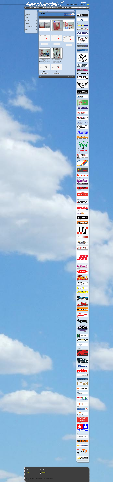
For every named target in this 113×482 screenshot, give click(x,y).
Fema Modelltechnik (80, 123)
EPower (78, 114)
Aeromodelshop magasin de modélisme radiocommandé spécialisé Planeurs (42, 478)
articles (88, 4)
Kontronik (78, 268)
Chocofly (78, 79)
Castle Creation (79, 74)
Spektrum (78, 415)
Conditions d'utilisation (50, 479)
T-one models (79, 422)
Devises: (79, 2)
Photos (67, 7)
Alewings (78, 30)
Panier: (85, 4)
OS (77, 332)
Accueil (40, 11)
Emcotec (78, 110)
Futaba (78, 139)
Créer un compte (43, 472)
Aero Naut (78, 17)
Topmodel (78, 438)
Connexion (42, 471)
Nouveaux (31, 7)
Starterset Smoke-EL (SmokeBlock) (45, 60)
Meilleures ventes (29, 471)
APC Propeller (79, 43)
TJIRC (78, 433)
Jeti (77, 250)
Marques (41, 7)
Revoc (78, 356)
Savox (78, 390)
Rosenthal (78, 377)
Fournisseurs (29, 475)
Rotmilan (78, 380)
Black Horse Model (79, 63)
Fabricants (28, 473)
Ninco (78, 317)
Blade (77, 67)
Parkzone (78, 337)
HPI (77, 225)
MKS (77, 300)
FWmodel (78, 152)
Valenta (78, 447)
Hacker (78, 185)
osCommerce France (38, 479)
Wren (77, 454)
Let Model (78, 285)
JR (77, 263)
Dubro (78, 94)
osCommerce (31, 479)
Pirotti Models (79, 342)
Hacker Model (79, 189)
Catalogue (44, 11)
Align (77, 35)
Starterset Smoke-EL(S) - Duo (57, 59)
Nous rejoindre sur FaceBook (58, 7)
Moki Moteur (78, 306)
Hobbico (78, 210)
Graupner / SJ (79, 177)
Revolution (78, 363)
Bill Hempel (78, 51)
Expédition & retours (44, 473)
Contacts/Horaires (48, 7)
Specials (28, 472)
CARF (78, 71)
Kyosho (78, 274)
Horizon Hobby (79, 219)
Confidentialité (44, 479)
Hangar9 (78, 199)
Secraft (78, 406)
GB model (78, 158)
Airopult (78, 23)
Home (27, 7)
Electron (78, 105)
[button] (45, 44)
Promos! (36, 7)
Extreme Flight (79, 120)
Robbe (78, 372)
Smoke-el (48, 11)
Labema (78, 280)
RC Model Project (79, 348)
